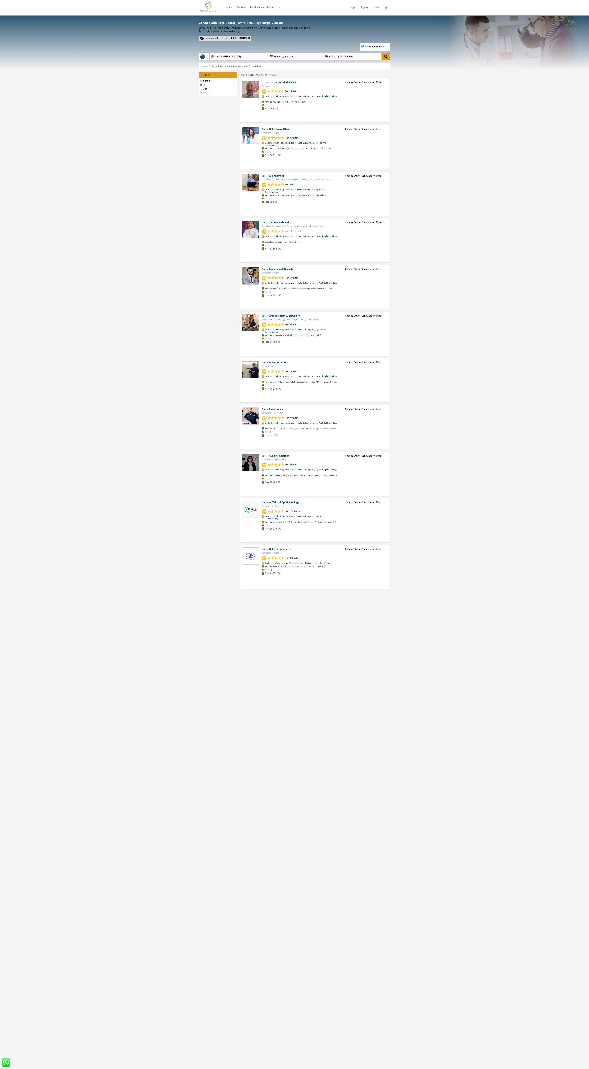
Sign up (364, 7)
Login (353, 7)
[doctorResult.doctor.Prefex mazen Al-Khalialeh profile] (250, 89)
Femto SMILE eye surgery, (307, 96)
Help (376, 7)
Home (228, 7)
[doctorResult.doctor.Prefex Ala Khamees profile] (250, 182)
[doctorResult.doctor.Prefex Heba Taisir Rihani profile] (250, 135)
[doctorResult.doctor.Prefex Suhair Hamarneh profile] (250, 462)
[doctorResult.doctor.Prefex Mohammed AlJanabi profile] (250, 276)
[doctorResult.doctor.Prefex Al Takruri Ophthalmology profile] (250, 509)
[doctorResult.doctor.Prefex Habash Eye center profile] (250, 556)
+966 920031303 (241, 38)
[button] (265, 7)
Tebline (241, 7)
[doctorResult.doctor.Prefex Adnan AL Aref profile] (250, 369)
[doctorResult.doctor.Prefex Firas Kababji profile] (250, 416)
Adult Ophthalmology (328, 96)
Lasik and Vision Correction (317, 563)
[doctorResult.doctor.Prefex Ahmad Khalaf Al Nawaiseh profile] (250, 322)
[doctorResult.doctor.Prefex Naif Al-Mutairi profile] (250, 229)
